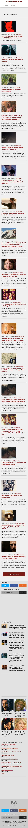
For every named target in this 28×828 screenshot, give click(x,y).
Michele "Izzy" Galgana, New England (11, 762)
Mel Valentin (19, 57)
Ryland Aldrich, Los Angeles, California (11, 766)
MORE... (3, 773)
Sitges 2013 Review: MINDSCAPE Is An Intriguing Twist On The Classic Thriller (13, 526)
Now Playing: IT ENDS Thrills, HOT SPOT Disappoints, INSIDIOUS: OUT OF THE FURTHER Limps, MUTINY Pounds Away (16, 646)
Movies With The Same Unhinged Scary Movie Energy (6, 734)
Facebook (14, 810)
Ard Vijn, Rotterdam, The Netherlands (11, 751)
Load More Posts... (14, 574)
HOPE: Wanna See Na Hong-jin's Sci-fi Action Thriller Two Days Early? (17, 635)
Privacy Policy (8, 822)
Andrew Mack (18, 493)
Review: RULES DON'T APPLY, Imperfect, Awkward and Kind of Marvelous (12, 181)
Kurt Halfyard (18, 145)
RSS (23, 810)
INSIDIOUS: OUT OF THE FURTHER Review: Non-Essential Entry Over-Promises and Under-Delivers (16, 659)
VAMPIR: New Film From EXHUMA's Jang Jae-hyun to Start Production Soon (17, 627)
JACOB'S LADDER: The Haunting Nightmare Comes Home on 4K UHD (17, 668)
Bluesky (6, 810)
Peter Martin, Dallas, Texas (8, 744)
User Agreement (18, 822)
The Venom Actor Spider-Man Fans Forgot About (6, 713)
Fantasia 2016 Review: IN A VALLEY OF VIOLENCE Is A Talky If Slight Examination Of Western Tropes (13, 244)
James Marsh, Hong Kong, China (9, 759)
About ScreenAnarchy (7, 821)
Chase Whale (17, 427)
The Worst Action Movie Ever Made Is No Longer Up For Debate (20, 714)
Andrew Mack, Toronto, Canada (9, 748)
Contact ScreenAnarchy (20, 821)
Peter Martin (18, 34)
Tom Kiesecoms (16, 114)
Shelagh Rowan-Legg (19, 336)
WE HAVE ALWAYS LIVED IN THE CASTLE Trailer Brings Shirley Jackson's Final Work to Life (11, 117)
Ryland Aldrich (17, 397)
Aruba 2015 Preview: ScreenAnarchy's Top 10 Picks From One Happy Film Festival (13, 369)
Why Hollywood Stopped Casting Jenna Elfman (19, 733)
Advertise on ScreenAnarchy (14, 824)
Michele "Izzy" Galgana (18, 272)
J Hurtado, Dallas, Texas (7, 755)
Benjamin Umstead (17, 302)
